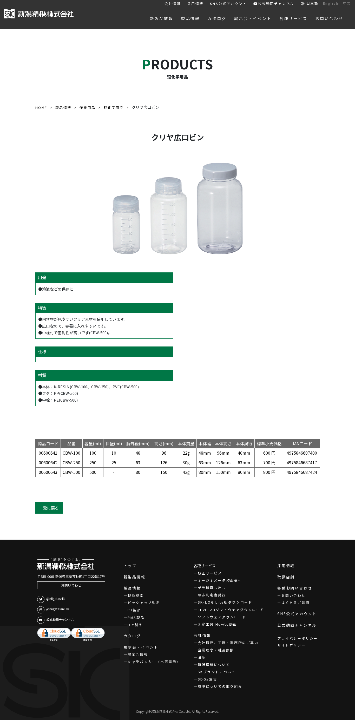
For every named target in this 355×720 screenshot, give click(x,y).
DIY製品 (135, 624)
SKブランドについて (217, 671)
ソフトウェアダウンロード (222, 616)
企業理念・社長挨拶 (216, 649)
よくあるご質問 (295, 602)
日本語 (312, 3)
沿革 (202, 657)
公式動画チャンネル (276, 3)
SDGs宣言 (207, 679)
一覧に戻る (49, 507)
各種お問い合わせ (294, 588)
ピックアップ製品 (144, 602)
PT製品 (134, 609)
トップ (130, 565)
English (331, 3)
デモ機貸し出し (212, 587)
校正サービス (210, 573)
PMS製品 (136, 617)
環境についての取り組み (220, 686)
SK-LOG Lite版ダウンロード (225, 602)
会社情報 (173, 3)
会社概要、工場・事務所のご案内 (228, 642)
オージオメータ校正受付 (220, 580)
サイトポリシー (291, 645)
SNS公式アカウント (228, 3)
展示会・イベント (141, 647)
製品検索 (136, 595)
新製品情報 (135, 576)
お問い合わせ (71, 585)
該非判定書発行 (212, 594)
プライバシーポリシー (297, 638)
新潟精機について (214, 664)
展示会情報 (138, 654)
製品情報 (132, 588)
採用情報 (195, 3)
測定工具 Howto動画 (217, 624)
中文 (347, 3)
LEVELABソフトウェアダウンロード (231, 609)
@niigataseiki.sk (57, 609)
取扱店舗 (286, 576)
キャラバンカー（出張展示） (154, 661)
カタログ (132, 635)
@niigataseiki (55, 598)
